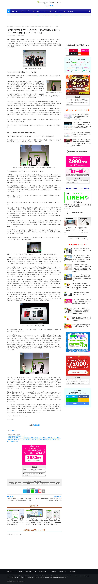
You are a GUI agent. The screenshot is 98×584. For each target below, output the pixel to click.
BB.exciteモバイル (76, 70)
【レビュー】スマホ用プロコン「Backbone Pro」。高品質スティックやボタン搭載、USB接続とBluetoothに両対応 (81, 311)
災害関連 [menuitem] (70, 11)
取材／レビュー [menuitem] (36, 11)
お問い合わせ (71, 571)
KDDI (37, 483)
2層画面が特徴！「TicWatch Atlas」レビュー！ (84, 229)
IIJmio (78, 65)
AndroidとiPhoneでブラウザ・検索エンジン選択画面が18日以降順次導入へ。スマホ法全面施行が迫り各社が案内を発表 (53, 521)
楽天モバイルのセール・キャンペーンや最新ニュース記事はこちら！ (77, 181)
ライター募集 (62, 571)
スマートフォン (44, 483)
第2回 (34, 425)
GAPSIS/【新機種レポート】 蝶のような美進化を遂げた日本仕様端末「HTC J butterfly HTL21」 (34, 438)
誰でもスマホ (86, 70)
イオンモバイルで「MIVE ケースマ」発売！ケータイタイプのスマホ (81, 249)
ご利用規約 (19, 571)
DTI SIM (86, 68)
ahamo (68, 62)
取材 (12, 26)
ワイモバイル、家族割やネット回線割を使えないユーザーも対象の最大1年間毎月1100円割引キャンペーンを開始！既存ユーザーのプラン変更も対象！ (77, 102)
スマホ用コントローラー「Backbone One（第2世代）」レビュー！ (70, 230)
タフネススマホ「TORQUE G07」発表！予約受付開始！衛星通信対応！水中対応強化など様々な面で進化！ (81, 277)
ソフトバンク (73, 53)
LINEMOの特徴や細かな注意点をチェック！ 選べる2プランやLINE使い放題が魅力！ (77, 205)
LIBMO (68, 70)
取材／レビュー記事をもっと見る (78, 238)
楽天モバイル (85, 50)
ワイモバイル (81, 62)
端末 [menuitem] (22, 11)
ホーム (8, 26)
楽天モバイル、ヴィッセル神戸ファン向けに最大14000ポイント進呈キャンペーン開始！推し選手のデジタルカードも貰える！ (81, 142)
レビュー (52, 483)
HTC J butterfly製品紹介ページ (16, 436)
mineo (83, 65)
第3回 (38, 425)
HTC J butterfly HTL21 (28, 483)
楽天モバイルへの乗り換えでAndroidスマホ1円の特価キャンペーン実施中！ (33, 470)
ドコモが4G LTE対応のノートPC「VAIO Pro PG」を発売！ (81, 293)
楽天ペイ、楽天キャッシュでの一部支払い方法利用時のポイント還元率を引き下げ (81, 318)
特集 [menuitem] (50, 11)
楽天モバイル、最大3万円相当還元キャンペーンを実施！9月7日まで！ (81, 133)
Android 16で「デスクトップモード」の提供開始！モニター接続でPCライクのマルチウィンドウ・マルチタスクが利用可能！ (34, 521)
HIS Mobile (79, 68)
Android (11, 483)
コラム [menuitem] (45, 11)
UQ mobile (72, 65)
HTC (20, 483)
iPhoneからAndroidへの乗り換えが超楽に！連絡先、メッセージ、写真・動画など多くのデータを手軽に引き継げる (15, 521)
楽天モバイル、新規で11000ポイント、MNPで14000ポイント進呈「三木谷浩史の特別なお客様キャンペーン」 (81, 302)
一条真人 (14, 430)
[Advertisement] (34, 21)
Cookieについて (43, 571)
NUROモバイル (71, 68)
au (15, 483)
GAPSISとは (10, 571)
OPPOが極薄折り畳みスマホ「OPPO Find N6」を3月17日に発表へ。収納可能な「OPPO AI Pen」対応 (81, 286)
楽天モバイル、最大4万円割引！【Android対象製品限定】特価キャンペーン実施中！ (33, 474)
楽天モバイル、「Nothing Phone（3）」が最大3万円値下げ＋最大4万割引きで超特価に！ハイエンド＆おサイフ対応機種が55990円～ (81, 125)
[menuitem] (8, 11)
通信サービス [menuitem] (15, 11)
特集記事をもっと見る (78, 212)
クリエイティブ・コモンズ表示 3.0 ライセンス (74, 576)
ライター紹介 (52, 571)
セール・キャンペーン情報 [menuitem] (59, 11)
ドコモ (73, 50)
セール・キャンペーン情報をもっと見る (78, 151)
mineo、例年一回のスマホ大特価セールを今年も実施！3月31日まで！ (81, 325)
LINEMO (74, 62)
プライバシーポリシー (30, 571)
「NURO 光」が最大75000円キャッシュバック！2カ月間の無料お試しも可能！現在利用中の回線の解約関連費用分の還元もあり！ (78, 381)
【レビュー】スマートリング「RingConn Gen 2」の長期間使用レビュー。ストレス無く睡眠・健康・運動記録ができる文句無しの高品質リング (81, 268)
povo (88, 62)
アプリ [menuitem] (28, 11)
